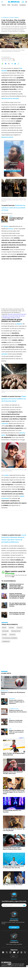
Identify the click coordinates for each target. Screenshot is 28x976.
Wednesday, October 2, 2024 (11, 317)
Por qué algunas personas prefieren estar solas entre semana (17, 604)
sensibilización (5, 641)
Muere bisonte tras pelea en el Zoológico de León (17, 613)
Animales (11, 627)
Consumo (19, 627)
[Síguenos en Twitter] (7, 952)
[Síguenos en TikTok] (18, 952)
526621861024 (14, 920)
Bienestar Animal (16, 631)
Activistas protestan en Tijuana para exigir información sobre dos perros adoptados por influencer (16, 587)
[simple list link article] (14, 683)
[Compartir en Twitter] (9, 63)
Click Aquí (14, 927)
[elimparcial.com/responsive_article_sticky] (27, 966)
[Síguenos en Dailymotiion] (25, 952)
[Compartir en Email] (15, 63)
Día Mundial (5, 631)
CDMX (8, 5)
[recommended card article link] (4, 219)
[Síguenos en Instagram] (10, 952)
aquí (13, 576)
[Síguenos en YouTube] (14, 952)
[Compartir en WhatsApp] (2, 63)
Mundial (4, 634)
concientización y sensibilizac (9, 638)
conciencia (12, 634)
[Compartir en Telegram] (12, 63)
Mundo (12, 17)
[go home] (14, 962)
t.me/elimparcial (14, 942)
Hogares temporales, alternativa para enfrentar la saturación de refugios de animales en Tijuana (17, 596)
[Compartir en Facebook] (6, 63)
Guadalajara (22, 5)
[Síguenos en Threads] (21, 952)
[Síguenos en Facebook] (3, 952)
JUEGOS (4, 5)
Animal (17, 17)
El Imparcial (5, 17)
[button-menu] (2, 2)
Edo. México (15, 5)
